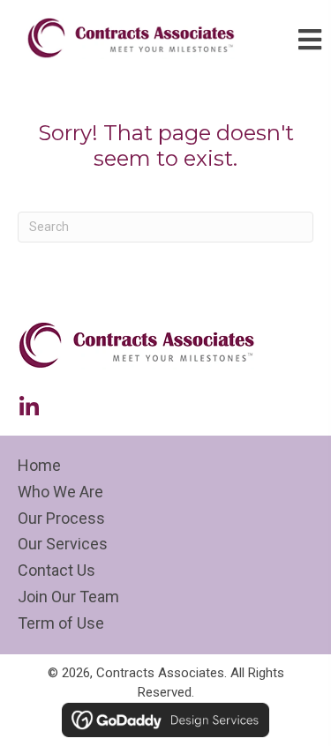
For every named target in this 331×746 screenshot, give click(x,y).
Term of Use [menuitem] (61, 623)
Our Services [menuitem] (63, 543)
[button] (29, 407)
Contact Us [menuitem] (56, 570)
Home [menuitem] (39, 465)
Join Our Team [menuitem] (68, 596)
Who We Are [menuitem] (60, 491)
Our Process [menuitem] (61, 518)
